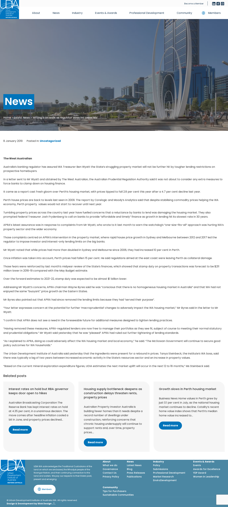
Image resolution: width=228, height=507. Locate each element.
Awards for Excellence (206, 469)
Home (7, 117)
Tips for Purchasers (114, 491)
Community (184, 13)
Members (214, 13)
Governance (110, 469)
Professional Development (146, 13)
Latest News (22, 117)
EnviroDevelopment (165, 480)
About (36, 13)
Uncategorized (50, 141)
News (56, 13)
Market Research (163, 476)
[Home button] (9, 9)
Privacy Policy (111, 476)
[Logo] (12, 472)
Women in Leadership (206, 476)
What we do (110, 465)
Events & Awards (106, 13)
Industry (77, 13)
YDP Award (199, 472)
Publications (134, 476)
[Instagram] (222, 3)
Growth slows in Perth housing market (187, 389)
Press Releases (136, 472)
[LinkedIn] (213, 3)
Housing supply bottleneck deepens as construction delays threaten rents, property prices (113, 393)
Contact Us (110, 472)
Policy (156, 465)
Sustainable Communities (118, 494)
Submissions (160, 469)
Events (197, 465)
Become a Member (193, 3)
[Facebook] (218, 3)
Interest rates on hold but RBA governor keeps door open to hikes (38, 391)
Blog (129, 469)
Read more (20, 430)
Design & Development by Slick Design (29, 503)
